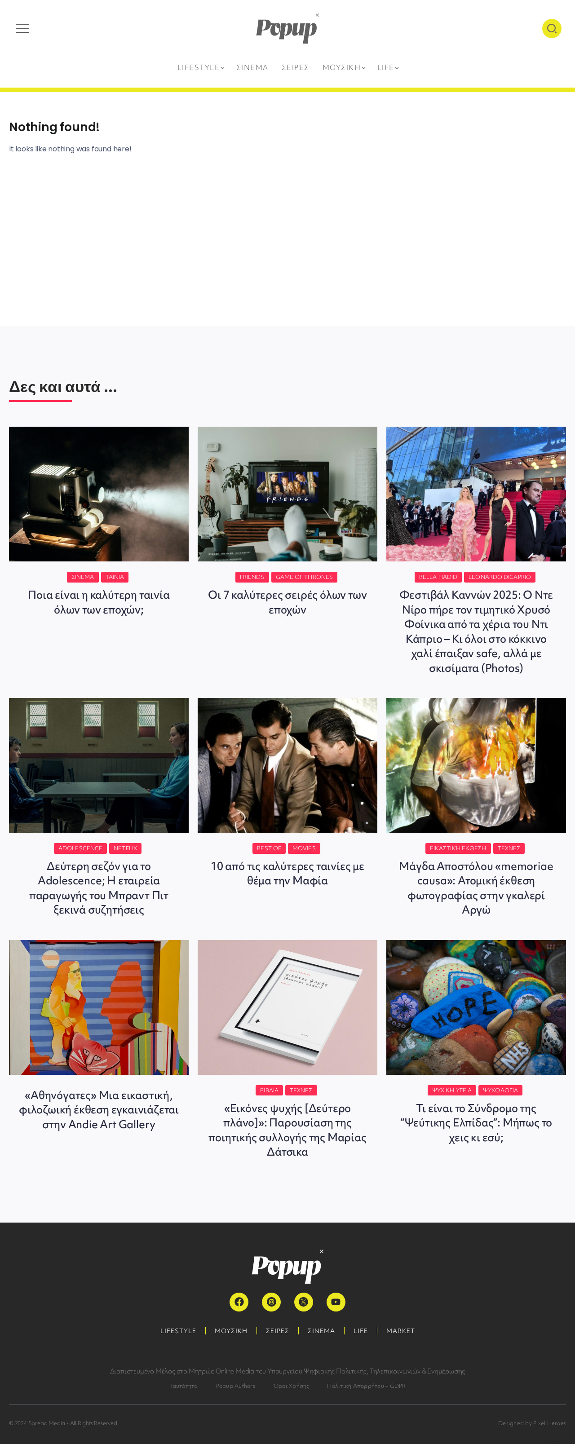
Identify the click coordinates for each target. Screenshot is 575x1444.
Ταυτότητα (183, 1386)
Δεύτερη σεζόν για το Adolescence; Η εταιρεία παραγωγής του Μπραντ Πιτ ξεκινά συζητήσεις (98, 888)
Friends (252, 577)
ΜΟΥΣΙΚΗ (231, 1331)
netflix (125, 848)
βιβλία (269, 1090)
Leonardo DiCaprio (500, 577)
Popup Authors (235, 1386)
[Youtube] (336, 1302)
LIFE (361, 1331)
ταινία (115, 577)
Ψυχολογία (500, 1090)
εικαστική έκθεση (458, 848)
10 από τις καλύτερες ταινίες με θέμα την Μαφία (287, 873)
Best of (269, 848)
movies (304, 848)
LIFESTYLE (178, 1331)
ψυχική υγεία (452, 1090)
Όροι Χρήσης (291, 1386)
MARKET (400, 1331)
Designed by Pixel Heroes (532, 1423)
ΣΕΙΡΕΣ (277, 1331)
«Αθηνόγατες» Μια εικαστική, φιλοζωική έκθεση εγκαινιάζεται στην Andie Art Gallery (99, 1110)
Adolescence (80, 848)
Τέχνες (509, 848)
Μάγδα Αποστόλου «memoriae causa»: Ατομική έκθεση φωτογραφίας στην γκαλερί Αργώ (476, 888)
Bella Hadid (438, 577)
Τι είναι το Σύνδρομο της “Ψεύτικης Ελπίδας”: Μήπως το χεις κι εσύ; (476, 1123)
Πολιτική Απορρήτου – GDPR (366, 1386)
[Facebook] (239, 1302)
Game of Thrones (304, 577)
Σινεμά (82, 577)
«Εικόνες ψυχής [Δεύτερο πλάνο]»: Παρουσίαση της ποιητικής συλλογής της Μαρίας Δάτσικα (287, 1130)
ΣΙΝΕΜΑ (321, 1331)
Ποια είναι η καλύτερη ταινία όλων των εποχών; (98, 602)
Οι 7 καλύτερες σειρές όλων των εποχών (287, 602)
